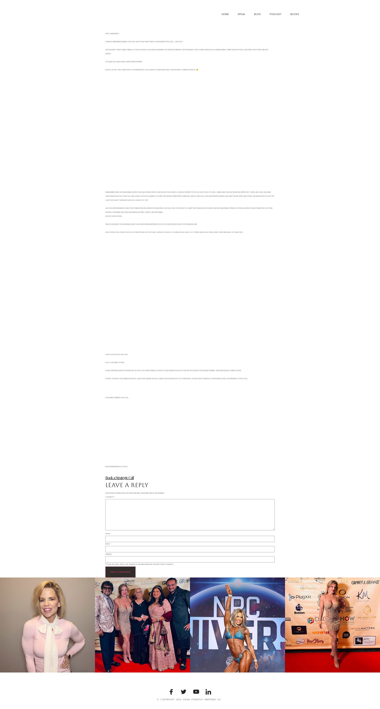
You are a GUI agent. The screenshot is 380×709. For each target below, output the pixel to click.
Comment (110, 497)
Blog (257, 14)
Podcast (276, 14)
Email (108, 544)
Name (108, 533)
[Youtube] (195, 691)
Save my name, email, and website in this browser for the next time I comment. (141, 564)
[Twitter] (183, 691)
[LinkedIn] (208, 691)
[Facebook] (170, 691)
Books (294, 14)
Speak (241, 14)
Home (225, 14)
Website (108, 554)
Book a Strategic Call (119, 477)
